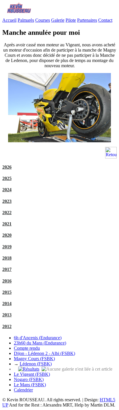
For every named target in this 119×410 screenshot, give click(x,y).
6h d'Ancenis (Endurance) (38, 337)
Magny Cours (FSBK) (34, 358)
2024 (7, 189)
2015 (7, 292)
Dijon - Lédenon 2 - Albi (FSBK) (44, 353)
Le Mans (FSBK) (30, 384)
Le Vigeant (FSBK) (32, 374)
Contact (105, 20)
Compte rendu (27, 348)
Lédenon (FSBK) (36, 363)
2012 (7, 326)
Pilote (71, 20)
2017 (7, 269)
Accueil (9, 20)
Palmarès (26, 20)
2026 (7, 167)
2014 (7, 303)
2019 (7, 246)
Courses (42, 20)
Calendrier (23, 389)
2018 (7, 258)
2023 (7, 201)
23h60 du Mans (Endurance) (40, 342)
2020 (7, 235)
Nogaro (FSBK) (29, 379)
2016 (7, 280)
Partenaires (87, 20)
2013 (7, 314)
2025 (7, 178)
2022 (7, 212)
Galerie (57, 20)
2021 (7, 223)
